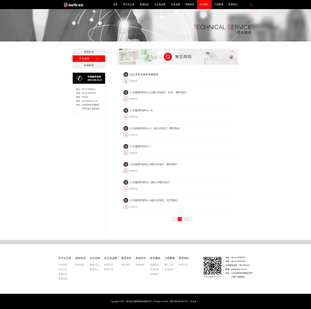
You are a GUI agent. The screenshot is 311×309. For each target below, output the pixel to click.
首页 (115, 4)
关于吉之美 (128, 4)
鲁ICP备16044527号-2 (179, 301)
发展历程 (62, 274)
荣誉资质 (62, 279)
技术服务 (204, 4)
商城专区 (189, 4)
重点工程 (168, 264)
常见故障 (154, 269)
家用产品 (94, 269)
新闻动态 (144, 4)
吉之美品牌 (160, 4)
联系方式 (183, 264)
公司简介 (62, 264)
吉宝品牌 (175, 4)
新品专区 (125, 264)
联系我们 (233, 4)
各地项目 (168, 269)
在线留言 (154, 274)
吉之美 (193, 301)
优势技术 (154, 264)
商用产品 (94, 264)
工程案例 (218, 4)
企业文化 (62, 269)
